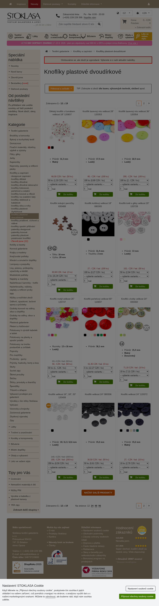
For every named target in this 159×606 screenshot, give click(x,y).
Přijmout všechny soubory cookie (137, 596)
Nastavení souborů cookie (140, 588)
